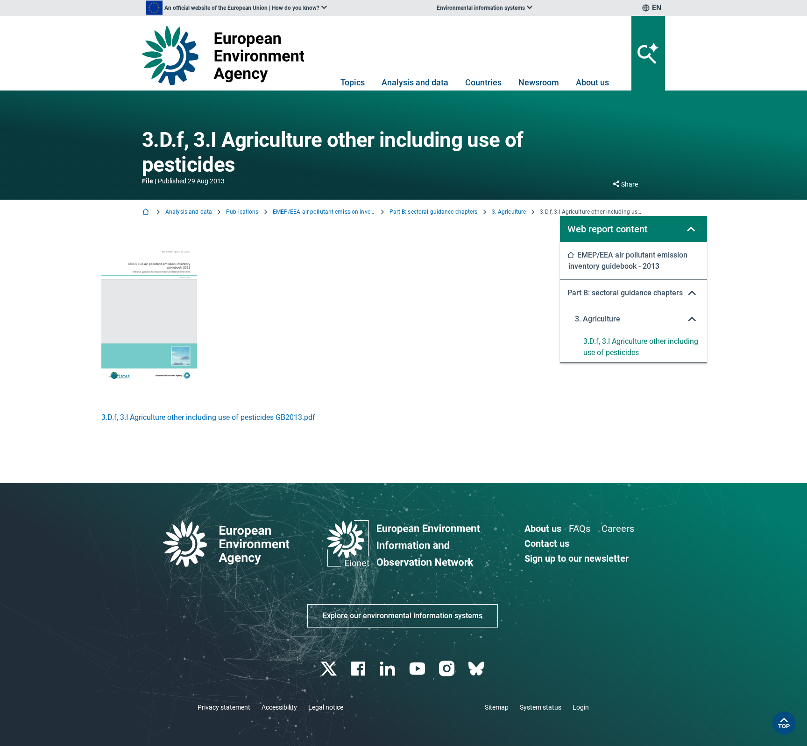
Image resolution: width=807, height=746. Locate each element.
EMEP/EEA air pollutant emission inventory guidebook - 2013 (324, 212)
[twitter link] (329, 668)
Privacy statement (224, 707)
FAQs (579, 528)
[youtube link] (418, 668)
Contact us (546, 543)
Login (581, 707)
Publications (242, 212)
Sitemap (497, 707)
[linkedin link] (389, 668)
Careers (618, 528)
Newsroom (538, 82)
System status (540, 707)
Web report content (607, 229)
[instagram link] (448, 668)
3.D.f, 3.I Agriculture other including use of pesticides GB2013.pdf (208, 417)
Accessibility (279, 707)
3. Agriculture (509, 212)
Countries (483, 82)
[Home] (146, 212)
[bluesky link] (477, 668)
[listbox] (236, 8)
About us (592, 82)
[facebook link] (359, 668)
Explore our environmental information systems (402, 615)
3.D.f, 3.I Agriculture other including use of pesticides (640, 347)
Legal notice (325, 707)
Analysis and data (415, 82)
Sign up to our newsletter (576, 558)
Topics (352, 82)
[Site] (226, 55)
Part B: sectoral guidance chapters (433, 212)
